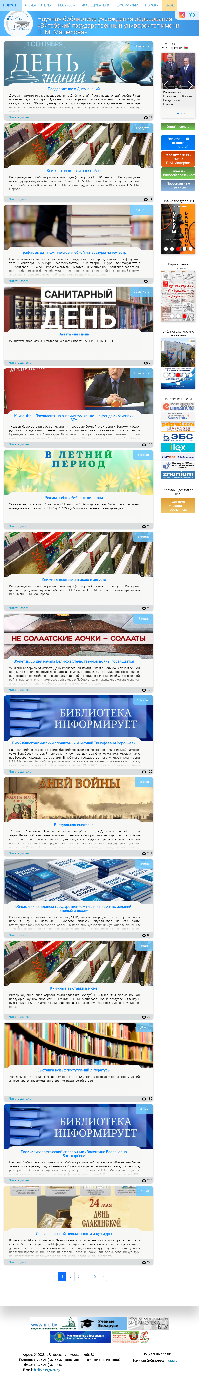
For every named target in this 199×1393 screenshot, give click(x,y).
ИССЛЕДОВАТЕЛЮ (96, 5)
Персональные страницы (178, 185)
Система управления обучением (178, 505)
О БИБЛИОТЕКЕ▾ (38, 5)
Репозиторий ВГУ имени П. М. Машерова (178, 159)
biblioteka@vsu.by (47, 1370)
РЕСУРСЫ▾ (66, 5)
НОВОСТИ (11, 5)
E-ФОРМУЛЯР (127, 5)
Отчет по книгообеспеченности (179, 173)
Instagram (173, 1360)
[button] (190, 85)
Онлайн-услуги (178, 126)
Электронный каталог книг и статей (178, 143)
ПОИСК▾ (151, 5)
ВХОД (170, 5)
